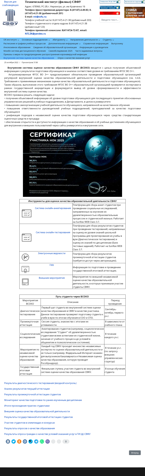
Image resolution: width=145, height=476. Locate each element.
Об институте (10, 39)
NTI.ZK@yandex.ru (35, 33)
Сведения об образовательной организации (55, 47)
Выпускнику (117, 43)
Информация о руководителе (94, 47)
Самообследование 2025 (60, 50)
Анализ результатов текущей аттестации (27, 388)
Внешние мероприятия (52, 277)
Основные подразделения (35, 39)
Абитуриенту (59, 39)
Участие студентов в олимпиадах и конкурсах (29, 422)
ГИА (52, 265)
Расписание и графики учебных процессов (25, 43)
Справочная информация (95, 43)
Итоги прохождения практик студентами (27, 405)
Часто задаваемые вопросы (88, 50)
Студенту (107, 39)
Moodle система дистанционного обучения (25, 50)
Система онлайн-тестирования (53, 232)
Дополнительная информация (63, 43)
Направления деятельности (84, 39)
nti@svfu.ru (40, 16)
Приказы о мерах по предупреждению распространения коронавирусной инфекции (45, 54)
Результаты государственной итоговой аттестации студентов (38, 417)
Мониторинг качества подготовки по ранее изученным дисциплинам (43, 400)
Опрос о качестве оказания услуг (74, 58)
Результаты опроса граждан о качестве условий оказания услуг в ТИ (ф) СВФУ (47, 434)
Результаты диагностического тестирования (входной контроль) (40, 383)
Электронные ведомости (51, 253)
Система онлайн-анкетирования (53, 208)
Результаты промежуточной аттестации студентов (32, 394)
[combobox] (110, 19)
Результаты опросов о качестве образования (29, 428)
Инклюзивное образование (17, 47)
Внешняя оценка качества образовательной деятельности (37, 411)
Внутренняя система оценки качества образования (29, 58)
